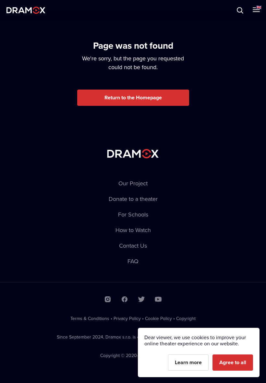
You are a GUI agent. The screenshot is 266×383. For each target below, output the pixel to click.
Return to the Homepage (133, 97)
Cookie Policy (158, 318)
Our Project (133, 183)
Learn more (188, 362)
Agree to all (232, 362)
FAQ (133, 261)
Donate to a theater (133, 199)
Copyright (186, 318)
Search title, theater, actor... (45, 10)
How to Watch (133, 230)
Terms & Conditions (89, 318)
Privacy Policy (127, 318)
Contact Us (133, 245)
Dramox (25, 10)
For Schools (133, 214)
